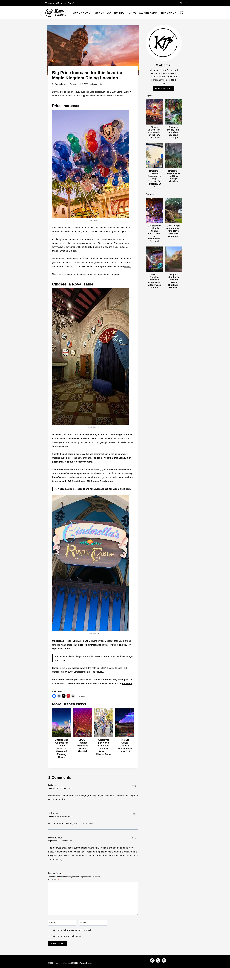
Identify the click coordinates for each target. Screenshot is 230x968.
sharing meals (111, 247)
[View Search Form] (182, 13)
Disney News (81, 13)
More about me (162, 88)
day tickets (67, 243)
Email (83, 922)
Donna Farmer (61, 84)
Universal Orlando (143, 13)
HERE (100, 672)
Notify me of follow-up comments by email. (71, 930)
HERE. (127, 266)
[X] (181, 3)
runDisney (168, 13)
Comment (53, 879)
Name (53, 922)
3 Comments (96, 84)
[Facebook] (176, 3)
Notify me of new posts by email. (66, 936)
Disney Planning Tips (110, 13)
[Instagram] (186, 3)
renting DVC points (91, 247)
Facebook (127, 683)
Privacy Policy (85, 963)
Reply (134, 786)
